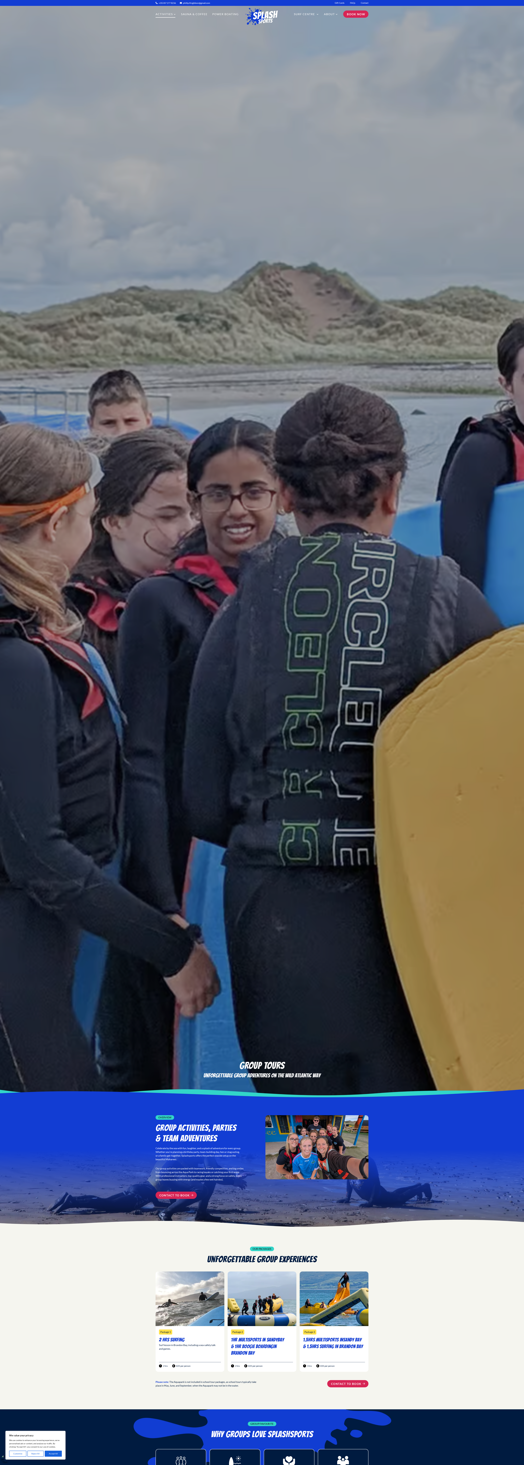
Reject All (35, 1453)
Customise (17, 1453)
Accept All (53, 1453)
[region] (35, 1445)
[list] (262, 1321)
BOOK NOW (356, 14)
